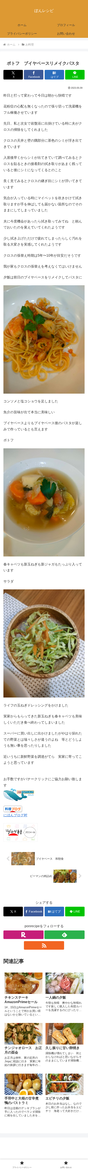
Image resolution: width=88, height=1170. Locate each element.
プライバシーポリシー (23, 1156)
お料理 (12, 892)
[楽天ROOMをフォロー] (23, 934)
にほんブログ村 (15, 815)
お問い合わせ (65, 1156)
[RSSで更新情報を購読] (44, 945)
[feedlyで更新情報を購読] (64, 934)
